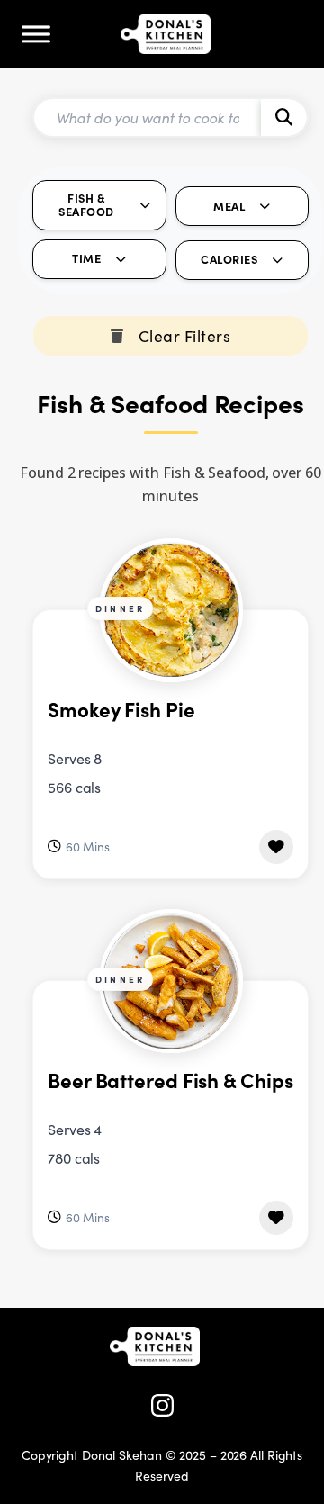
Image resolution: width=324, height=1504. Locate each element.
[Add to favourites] (276, 847)
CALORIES (229, 258)
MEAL (229, 205)
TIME (86, 258)
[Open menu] (36, 34)
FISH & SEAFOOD (86, 204)
